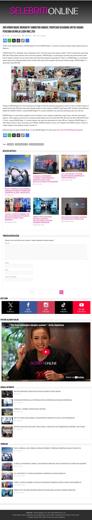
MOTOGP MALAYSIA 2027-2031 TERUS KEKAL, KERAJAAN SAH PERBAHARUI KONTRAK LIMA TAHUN (49, 427)
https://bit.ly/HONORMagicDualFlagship (70, 130)
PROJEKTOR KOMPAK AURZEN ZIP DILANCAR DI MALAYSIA (74, 218)
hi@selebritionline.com (58, 513)
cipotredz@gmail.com (40, 513)
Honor (10, 144)
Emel (6, 270)
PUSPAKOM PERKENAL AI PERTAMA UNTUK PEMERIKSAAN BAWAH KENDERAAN (43, 400)
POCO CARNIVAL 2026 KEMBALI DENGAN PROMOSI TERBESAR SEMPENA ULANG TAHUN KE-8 (17, 191)
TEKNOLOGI (28, 35)
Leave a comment (41, 35)
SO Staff (6, 35)
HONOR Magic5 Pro (36, 144)
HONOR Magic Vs (21, 144)
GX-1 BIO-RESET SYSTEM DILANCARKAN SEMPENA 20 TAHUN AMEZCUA (72, 176)
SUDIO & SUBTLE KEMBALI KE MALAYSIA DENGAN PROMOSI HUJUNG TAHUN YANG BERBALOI (17, 217)
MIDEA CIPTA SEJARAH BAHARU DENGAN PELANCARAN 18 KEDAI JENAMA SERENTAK (42, 219)
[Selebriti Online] (46, 11)
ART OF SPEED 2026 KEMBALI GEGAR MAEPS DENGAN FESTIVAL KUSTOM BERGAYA (44, 418)
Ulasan (7, 243)
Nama (7, 263)
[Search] (61, 292)
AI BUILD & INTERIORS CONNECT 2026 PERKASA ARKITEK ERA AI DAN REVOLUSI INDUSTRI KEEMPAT (45, 179)
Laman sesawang (10, 277)
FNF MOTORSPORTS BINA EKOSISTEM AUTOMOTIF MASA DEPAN (37, 391)
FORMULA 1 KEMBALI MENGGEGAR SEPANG (30, 409)
